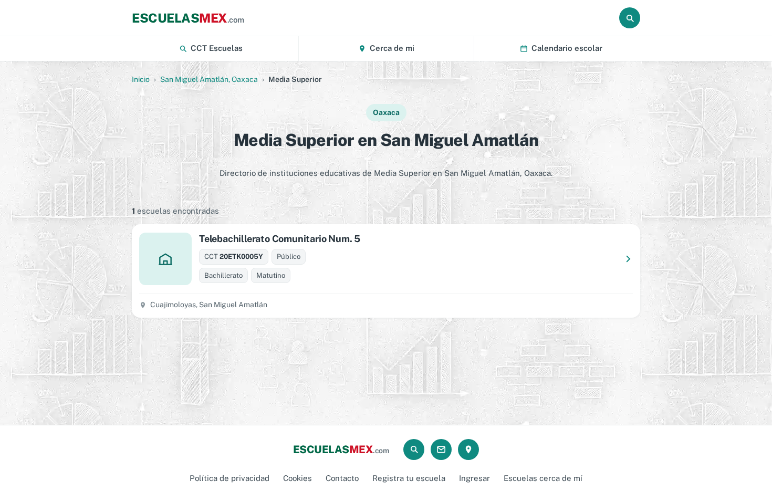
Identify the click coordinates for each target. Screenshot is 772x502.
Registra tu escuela (408, 478)
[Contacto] (441, 449)
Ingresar (474, 478)
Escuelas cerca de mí (543, 478)
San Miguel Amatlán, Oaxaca (209, 79)
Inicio (141, 79)
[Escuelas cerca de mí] (468, 449)
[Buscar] (629, 17)
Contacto (342, 478)
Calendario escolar (566, 48)
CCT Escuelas (217, 48)
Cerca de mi (392, 48)
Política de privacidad (229, 478)
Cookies (297, 478)
